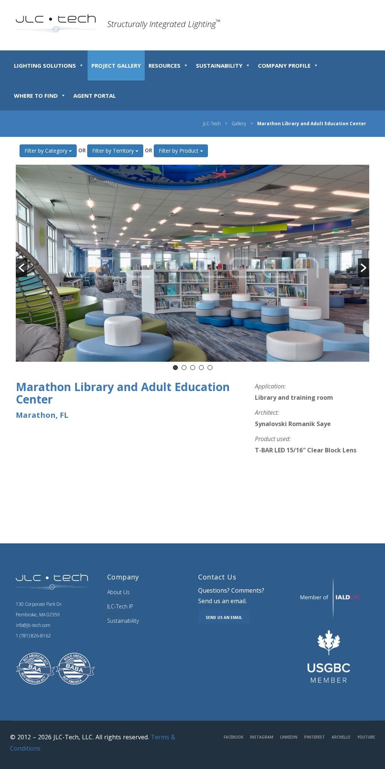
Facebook (233, 737)
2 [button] (184, 367)
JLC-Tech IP (120, 606)
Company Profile (284, 65)
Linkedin (288, 737)
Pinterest (314, 737)
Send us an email (224, 617)
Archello (341, 737)
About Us (118, 592)
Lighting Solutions (45, 65)
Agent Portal (94, 95)
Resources (164, 65)
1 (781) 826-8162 (33, 635)
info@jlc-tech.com (33, 625)
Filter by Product (179, 150)
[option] (192, 263)
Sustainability (219, 65)
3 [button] (192, 367)
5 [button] (210, 367)
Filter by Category (46, 150)
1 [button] (175, 367)
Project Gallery (116, 65)
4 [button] (201, 367)
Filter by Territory (113, 150)
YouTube (366, 737)
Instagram (261, 737)
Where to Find (36, 95)
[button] (21, 267)
